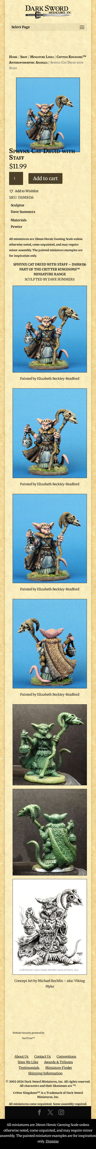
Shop (23, 57)
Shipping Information (45, 1073)
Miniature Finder (58, 1068)
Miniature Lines (42, 57)
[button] (23, 191)
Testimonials (29, 1068)
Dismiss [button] (52, 1141)
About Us (21, 1056)
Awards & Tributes (58, 1062)
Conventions (66, 1056)
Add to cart (45, 178)
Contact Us (42, 1056)
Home (13, 57)
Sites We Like (28, 1062)
